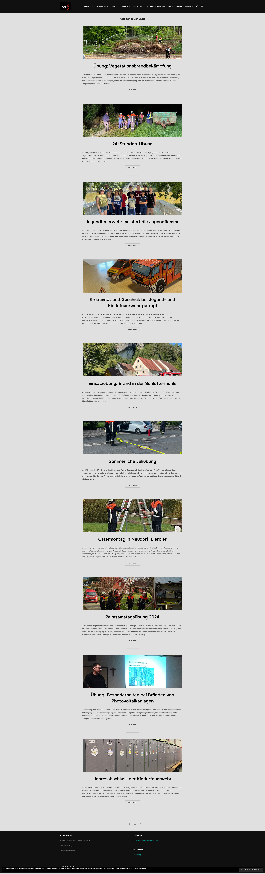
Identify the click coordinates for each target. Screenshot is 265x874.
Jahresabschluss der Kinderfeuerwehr (132, 779)
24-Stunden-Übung (132, 144)
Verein (114, 6)
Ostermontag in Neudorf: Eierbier (132, 539)
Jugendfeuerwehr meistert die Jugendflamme (132, 222)
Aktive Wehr (101, 6)
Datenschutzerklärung (67, 866)
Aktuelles (87, 6)
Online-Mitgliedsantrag (156, 6)
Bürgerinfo (137, 6)
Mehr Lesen (134, 90)
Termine (125, 6)
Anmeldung (136, 855)
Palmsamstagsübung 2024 (132, 617)
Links (170, 6)
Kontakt (179, 6)
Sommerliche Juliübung (132, 461)
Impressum (189, 6)
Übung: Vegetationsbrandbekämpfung (132, 66)
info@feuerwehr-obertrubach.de (145, 840)
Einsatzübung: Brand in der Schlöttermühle (132, 383)
